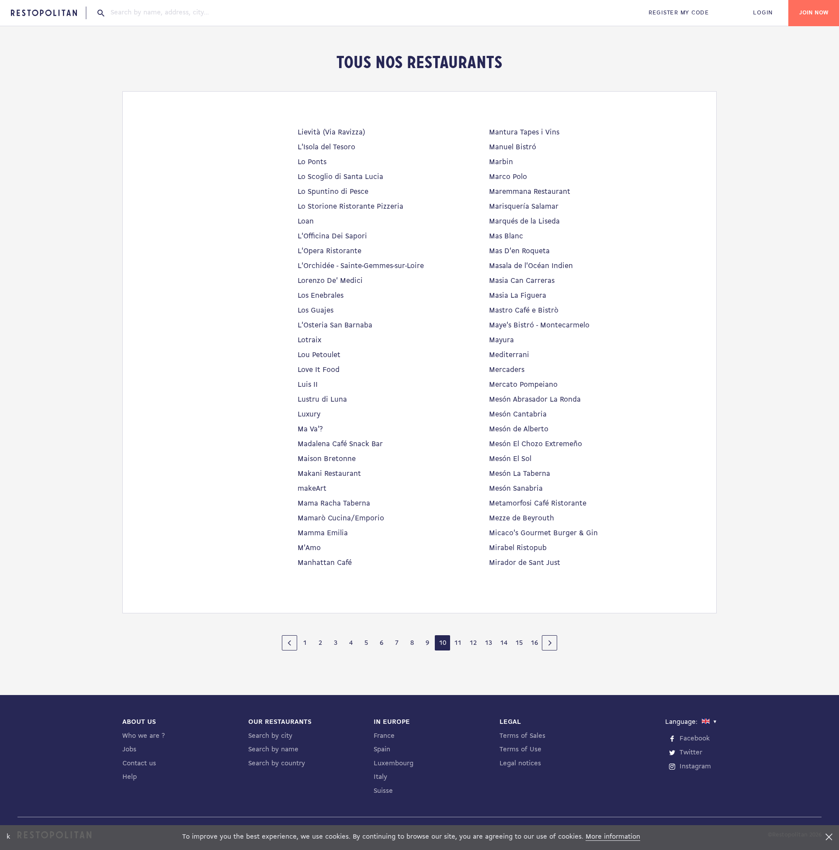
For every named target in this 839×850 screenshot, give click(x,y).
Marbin (501, 162)
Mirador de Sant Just (524, 563)
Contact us (139, 763)
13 (488, 643)
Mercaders (506, 370)
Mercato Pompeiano (523, 385)
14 (503, 643)
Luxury (309, 414)
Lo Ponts (312, 162)
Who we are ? (143, 736)
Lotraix (309, 340)
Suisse (383, 791)
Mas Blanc (506, 236)
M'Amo (309, 548)
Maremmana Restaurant (529, 192)
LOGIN (763, 13)
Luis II (308, 385)
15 (519, 643)
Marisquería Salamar (523, 206)
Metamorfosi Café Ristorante (537, 503)
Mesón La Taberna (519, 474)
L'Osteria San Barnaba (335, 325)
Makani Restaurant (329, 474)
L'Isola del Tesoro (326, 147)
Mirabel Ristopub (518, 548)
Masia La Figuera (517, 295)
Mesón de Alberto (518, 429)
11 (457, 643)
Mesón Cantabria (518, 414)
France (384, 736)
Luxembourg (393, 763)
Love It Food (319, 370)
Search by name (273, 749)
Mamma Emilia (323, 533)
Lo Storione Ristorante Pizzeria (350, 206)
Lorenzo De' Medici (330, 281)
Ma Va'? (310, 429)
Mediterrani (509, 355)
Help (129, 777)
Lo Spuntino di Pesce (333, 192)
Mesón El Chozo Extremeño (535, 444)
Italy (380, 777)
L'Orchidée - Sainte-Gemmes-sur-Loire (361, 266)
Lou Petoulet (319, 355)
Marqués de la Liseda (524, 221)
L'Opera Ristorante (329, 251)
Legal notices (520, 763)
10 (442, 643)
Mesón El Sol (510, 459)
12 (473, 643)
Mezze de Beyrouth (521, 518)
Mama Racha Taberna (334, 503)
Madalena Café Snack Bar (340, 444)
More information (613, 836)
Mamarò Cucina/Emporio (341, 518)
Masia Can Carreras (522, 281)
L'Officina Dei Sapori (332, 236)
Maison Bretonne (327, 459)
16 (534, 643)
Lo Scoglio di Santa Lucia (340, 177)
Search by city (270, 736)
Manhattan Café (325, 563)
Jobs (129, 749)
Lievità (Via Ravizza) (331, 132)
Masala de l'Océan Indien (531, 266)
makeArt (312, 488)
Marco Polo (508, 177)
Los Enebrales (320, 295)
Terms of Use (520, 749)
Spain (382, 749)
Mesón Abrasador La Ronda (535, 399)
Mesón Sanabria (516, 488)
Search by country (276, 763)
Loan (306, 221)
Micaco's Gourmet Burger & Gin (543, 533)
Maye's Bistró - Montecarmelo (539, 325)
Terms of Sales (522, 736)
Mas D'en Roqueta (519, 251)
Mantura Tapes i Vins (524, 132)
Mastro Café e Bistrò (523, 310)
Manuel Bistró (512, 147)
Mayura (501, 340)
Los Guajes (315, 310)
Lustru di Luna (322, 399)
